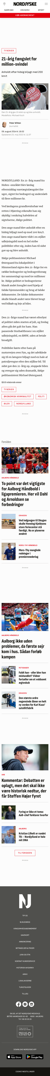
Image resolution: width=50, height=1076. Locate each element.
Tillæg (25, 994)
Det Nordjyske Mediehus (29, 1013)
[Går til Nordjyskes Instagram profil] (25, 1004)
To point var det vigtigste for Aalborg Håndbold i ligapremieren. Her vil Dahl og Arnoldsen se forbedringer (25, 494)
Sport (41, 10)
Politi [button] (41, 396)
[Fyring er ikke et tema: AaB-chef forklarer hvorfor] (9, 812)
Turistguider (25, 987)
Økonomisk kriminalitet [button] (17, 396)
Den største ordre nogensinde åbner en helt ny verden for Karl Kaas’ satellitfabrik (32, 703)
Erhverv (25, 10)
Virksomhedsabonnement (25, 928)
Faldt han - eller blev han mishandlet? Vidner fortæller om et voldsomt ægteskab (32, 677)
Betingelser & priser (25, 948)
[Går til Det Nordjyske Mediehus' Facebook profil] (18, 1004)
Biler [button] (7, 403)
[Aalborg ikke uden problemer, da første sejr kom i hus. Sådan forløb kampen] (25, 617)
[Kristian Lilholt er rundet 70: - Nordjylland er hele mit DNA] (9, 834)
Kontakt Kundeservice (25, 961)
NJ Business (25, 922)
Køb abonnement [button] (25, 15)
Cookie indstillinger (25, 1071)
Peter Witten (15, 123)
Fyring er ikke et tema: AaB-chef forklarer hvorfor (33, 813)
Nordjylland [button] (23, 403)
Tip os (25, 915)
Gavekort (25, 935)
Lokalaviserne (25, 981)
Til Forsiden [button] (25, 853)
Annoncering (25, 942)
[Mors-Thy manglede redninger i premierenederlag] (9, 551)
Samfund (8, 10)
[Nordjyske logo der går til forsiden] (25, 4)
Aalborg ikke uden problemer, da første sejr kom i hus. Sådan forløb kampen (23, 649)
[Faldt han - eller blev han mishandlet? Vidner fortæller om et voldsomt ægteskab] (9, 675)
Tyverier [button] (9, 50)
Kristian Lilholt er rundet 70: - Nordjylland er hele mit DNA (32, 837)
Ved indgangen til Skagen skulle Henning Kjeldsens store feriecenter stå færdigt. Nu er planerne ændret (32, 527)
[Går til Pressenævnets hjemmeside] (25, 1031)
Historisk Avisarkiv (25, 968)
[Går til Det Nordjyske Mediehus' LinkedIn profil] (31, 1004)
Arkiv (25, 974)
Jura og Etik (25, 955)
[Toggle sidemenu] (46, 4)
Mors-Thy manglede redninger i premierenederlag (30, 554)
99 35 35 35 (26, 1019)
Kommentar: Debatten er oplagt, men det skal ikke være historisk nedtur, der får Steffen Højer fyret (24, 788)
